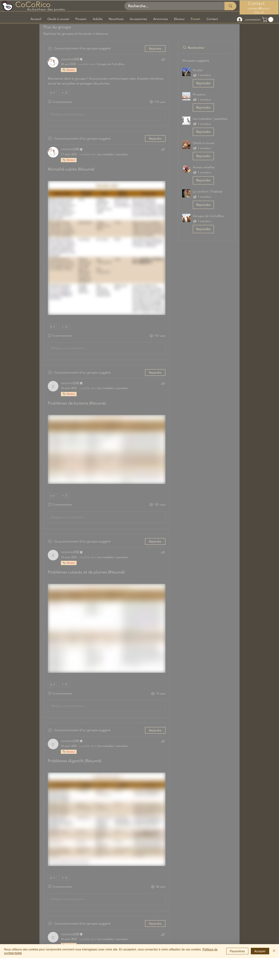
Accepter (260, 951)
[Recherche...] (230, 6)
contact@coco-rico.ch (259, 10)
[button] (268, 19)
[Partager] (163, 59)
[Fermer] (274, 951)
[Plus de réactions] (64, 92)
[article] (107, 83)
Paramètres (237, 951)
